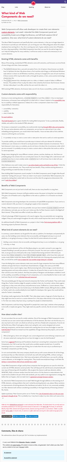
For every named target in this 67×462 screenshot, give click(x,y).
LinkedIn (33, 442)
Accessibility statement (10, 458)
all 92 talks (9, 411)
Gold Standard (6, 330)
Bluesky (28, 442)
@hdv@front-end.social (16, 404)
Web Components (23, 20)
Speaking (31, 7)
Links (16, 7)
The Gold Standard (7, 121)
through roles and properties (53, 127)
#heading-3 (28, 185)
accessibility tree (59, 100)
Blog (3, 7)
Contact (63, 7)
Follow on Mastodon (20, 416)
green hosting (17, 445)
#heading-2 (39, 94)
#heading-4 (40, 230)
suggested (12, 342)
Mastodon (22, 442)
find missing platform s (52, 222)
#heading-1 (40, 59)
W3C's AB (45, 406)
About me (47, 7)
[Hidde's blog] (33, 1)
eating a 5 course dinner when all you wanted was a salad (19, 362)
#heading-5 (25, 314)
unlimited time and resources (27, 277)
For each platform (7, 117)
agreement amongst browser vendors (41, 377)
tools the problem (10, 180)
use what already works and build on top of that (43, 165)
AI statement (7, 452)
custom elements (8, 32)
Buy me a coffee (7, 416)
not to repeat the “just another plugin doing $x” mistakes (35, 259)
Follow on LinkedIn (33, 416)
